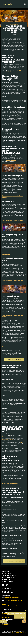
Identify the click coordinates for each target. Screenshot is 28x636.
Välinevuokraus (8, 578)
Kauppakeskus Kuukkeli (7, 436)
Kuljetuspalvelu (9, 575)
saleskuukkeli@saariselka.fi (12, 597)
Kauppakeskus (7, 582)
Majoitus (5, 571)
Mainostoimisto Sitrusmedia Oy (19, 632)
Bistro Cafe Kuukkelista (7, 439)
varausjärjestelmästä (11, 160)
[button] (3, 621)
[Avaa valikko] (24, 3)
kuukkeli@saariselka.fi (13, 598)
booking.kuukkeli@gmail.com (15, 600)
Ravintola (6, 580)
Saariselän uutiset (14, 24)
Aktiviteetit (7, 573)
